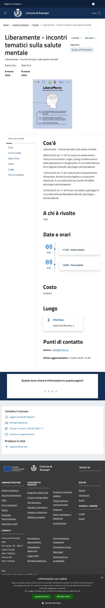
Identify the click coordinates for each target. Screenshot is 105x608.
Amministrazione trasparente (61, 540)
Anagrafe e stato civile (37, 492)
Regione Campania (12, 3)
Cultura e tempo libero (37, 497)
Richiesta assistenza (36, 560)
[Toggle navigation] (5, 13)
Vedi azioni (89, 37)
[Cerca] (99, 13)
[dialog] (52, 591)
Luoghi (82, 513)
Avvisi (81, 500)
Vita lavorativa (34, 502)
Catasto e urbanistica (37, 512)
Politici (5, 510)
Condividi (75, 37)
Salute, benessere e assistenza (62, 516)
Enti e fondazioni (9, 505)
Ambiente (57, 509)
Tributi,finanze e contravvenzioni (60, 502)
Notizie (82, 490)
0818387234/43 (60, 350)
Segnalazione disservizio (33, 549)
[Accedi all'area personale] (93, 4)
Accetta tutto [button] (42, 597)
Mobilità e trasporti (36, 517)
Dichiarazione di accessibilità (60, 558)
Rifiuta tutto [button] (63, 596)
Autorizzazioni (59, 523)
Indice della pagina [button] (16, 138)
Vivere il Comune (21, 25)
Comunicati (84, 495)
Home (6, 25)
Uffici (4, 500)
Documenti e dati (10, 523)
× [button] (102, 578)
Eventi (36, 25)
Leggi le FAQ (33, 555)
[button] (52, 603)
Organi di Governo (10, 490)
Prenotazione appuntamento (34, 540)
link (78, 591)
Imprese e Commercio (37, 507)
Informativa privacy (62, 547)
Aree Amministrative (11, 495)
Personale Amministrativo (9, 517)
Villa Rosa (58, 320)
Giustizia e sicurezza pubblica (62, 494)
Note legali (58, 552)
